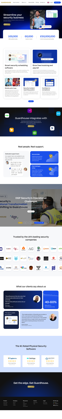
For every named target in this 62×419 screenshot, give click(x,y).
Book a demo (35, 402)
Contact (14, 405)
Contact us (42, 2)
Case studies (31, 2)
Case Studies (5, 405)
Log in (51, 2)
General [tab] (20, 222)
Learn (24, 402)
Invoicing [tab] (30, 222)
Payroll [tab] (25, 222)
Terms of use (45, 402)
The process (5, 403)
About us (14, 402)
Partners (24, 405)
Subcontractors (25, 406)
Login (34, 403)
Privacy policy (45, 403)
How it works (5, 402)
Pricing (37, 2)
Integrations (25, 403)
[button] (16, 2)
